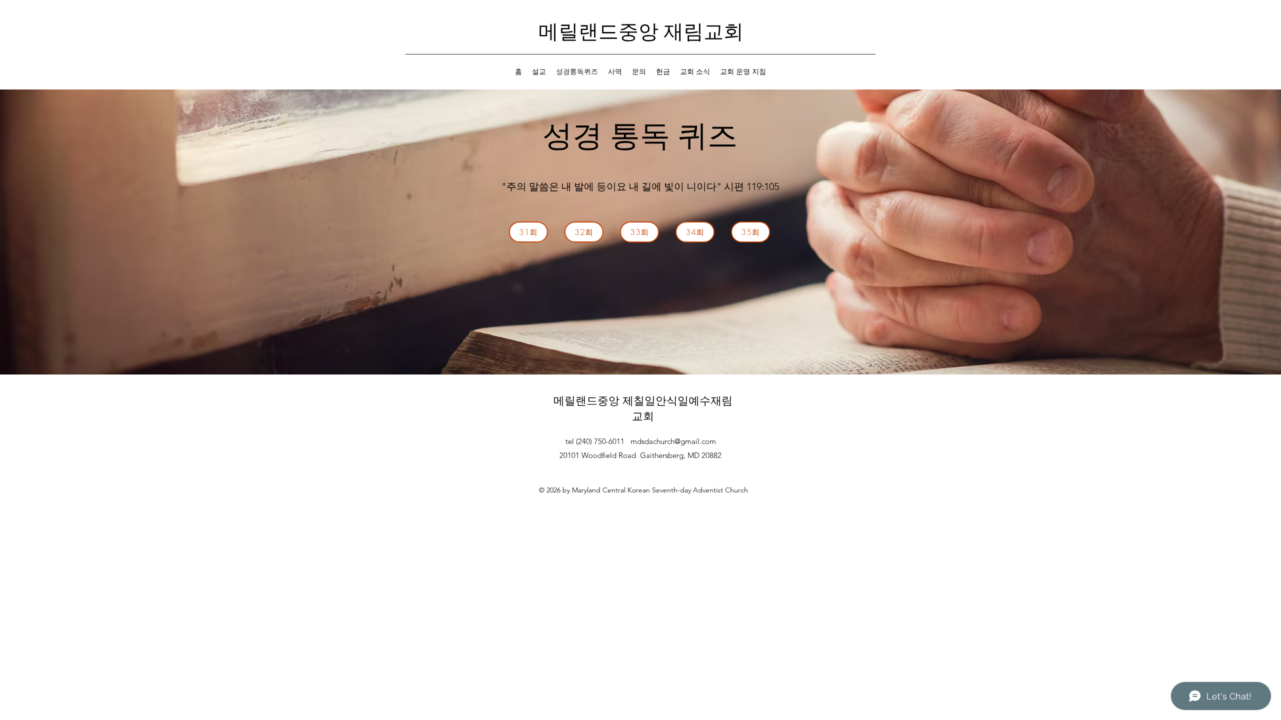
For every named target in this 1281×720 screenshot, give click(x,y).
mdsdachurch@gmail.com (673, 441)
